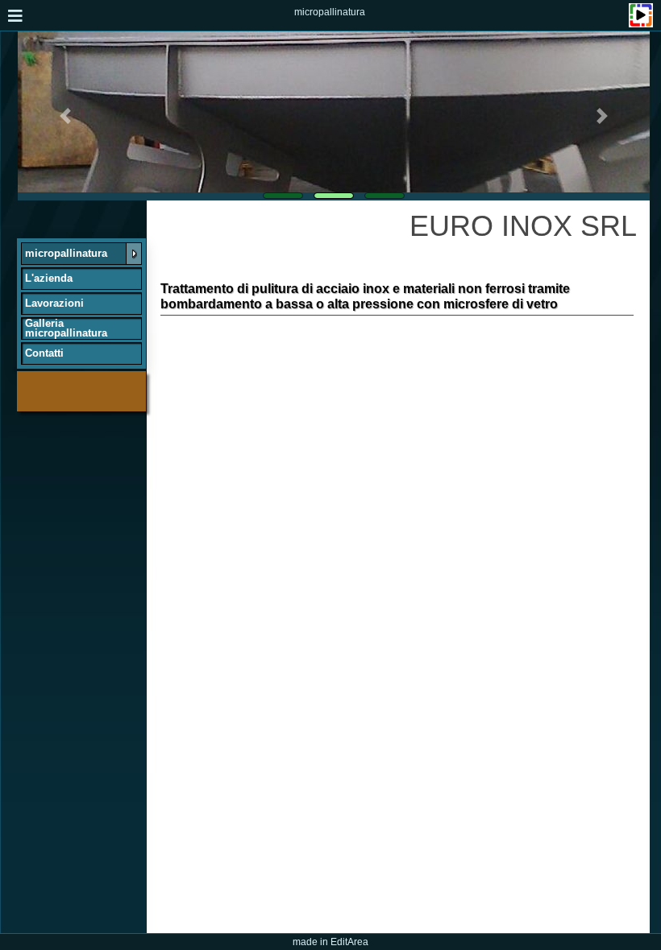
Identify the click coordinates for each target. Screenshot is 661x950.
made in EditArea (330, 942)
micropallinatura (329, 12)
